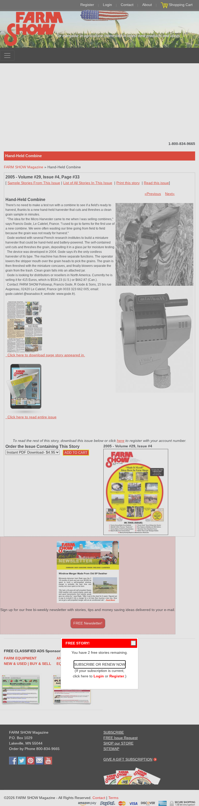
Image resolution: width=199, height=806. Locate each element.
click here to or (98, 676)
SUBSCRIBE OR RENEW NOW (99, 664)
